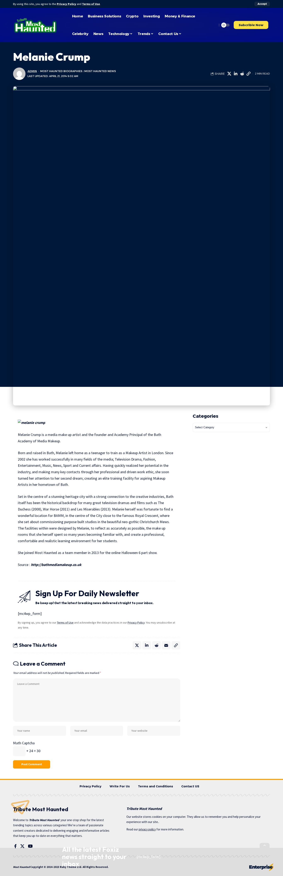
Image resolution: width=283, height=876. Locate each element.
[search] (213, 25)
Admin (32, 71)
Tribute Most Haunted (44, 820)
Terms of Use (91, 4)
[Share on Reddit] (242, 73)
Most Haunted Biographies (61, 71)
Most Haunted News (100, 71)
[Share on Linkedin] (235, 73)
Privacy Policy (66, 4)
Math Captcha (24, 743)
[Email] (166, 645)
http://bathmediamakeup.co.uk (56, 564)
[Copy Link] (248, 73)
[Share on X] (229, 73)
